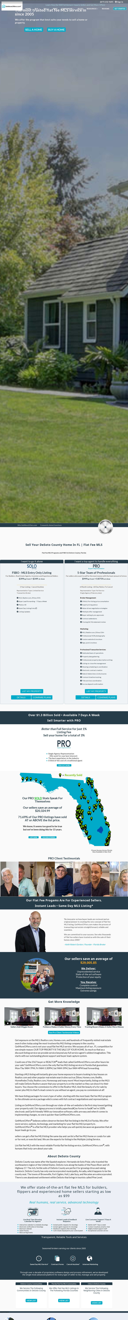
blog (80, 9)
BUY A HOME (56, 29)
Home (28, 9)
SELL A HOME (33, 29)
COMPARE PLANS (42, 697)
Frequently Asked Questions (51, 525)
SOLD (38, 798)
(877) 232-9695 (106, 2)
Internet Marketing (90, 1264)
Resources (91, 9)
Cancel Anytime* (73, 1264)
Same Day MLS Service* (39, 1264)
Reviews (105, 9)
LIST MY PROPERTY (32, 691)
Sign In (120, 2)
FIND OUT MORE (64, 765)
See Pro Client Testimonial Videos (64, 1032)
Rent (55, 9)
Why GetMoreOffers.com (27, 525)
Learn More (67, 9)
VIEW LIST (31, 1300)
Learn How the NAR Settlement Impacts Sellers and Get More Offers (75, 5)
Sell (46, 9)
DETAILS (21, 697)
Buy (36, 9)
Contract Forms (57, 1264)
